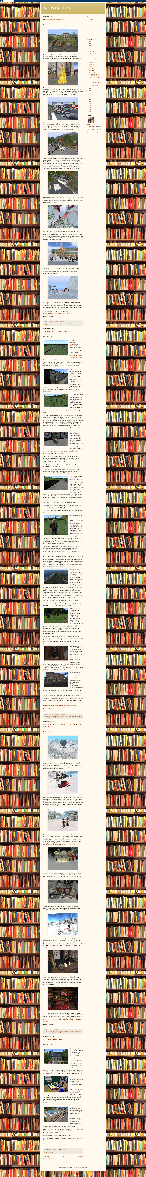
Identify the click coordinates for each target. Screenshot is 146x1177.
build (54, 716)
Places (70, 323)
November (92, 54)
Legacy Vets (64, 716)
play (73, 1151)
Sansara (73, 323)
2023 (90, 48)
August (92, 60)
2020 (90, 90)
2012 (90, 107)
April (91, 68)
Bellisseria (49, 323)
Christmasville (57, 1031)
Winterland (60, 1032)
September (92, 58)
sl (48, 324)
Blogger (84, 1167)
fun (64, 1031)
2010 (90, 111)
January (92, 72)
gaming (67, 1151)
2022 (90, 50)
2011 (90, 109)
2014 (90, 103)
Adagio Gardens (50, 1031)
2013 (90, 105)
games (64, 1151)
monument (74, 716)
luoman (75, 1167)
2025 (90, 43)
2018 (90, 95)
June (91, 64)
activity (48, 1151)
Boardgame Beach (61, 1131)
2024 (90, 46)
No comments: (62, 714)
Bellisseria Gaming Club (52, 1039)
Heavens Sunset (58, 716)
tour (50, 324)
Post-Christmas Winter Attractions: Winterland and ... (95, 82)
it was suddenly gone (54, 359)
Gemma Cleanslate (64, 323)
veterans (59, 717)
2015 (90, 101)
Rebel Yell (78, 1031)
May (91, 66)
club (62, 1151)
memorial (69, 716)
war (68, 717)
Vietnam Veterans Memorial (74, 345)
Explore (61, 1031)
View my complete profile (93, 133)
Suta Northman (55, 717)
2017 (90, 97)
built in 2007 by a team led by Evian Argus (76, 356)
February (92, 70)
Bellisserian (54, 323)
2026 (90, 41)
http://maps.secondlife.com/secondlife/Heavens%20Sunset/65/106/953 (60, 705)
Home (63, 1156)
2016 (90, 99)
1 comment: (61, 321)
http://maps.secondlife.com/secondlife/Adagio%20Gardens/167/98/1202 (60, 844)
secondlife (46, 324)
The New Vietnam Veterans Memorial (57, 331)
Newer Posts (46, 1156)
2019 (90, 93)
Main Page (91, 19)
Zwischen (51, 1152)
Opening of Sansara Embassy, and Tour (57, 19)
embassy (58, 323)
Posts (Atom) (52, 1159)
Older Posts (80, 1156)
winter (56, 1032)
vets (62, 717)
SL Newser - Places (57, 7)
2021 (90, 88)
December (92, 51)
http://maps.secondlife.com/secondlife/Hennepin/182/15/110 (57, 313)
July (91, 62)
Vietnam (65, 717)
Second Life (77, 323)
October (92, 56)
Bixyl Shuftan (49, 716)
